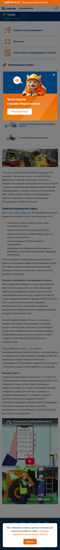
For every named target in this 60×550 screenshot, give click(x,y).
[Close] (54, 75)
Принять (30, 541)
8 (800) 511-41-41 (12, 2)
